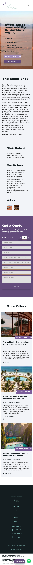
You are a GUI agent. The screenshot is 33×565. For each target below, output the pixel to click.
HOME (16, 510)
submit (16, 286)
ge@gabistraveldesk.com (16, 545)
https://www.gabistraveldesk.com (17, 191)
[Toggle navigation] (28, 5)
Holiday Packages (16, 514)
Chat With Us (20, 561)
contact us (16, 517)
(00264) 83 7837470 (16, 549)
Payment (16, 521)
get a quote (12, 61)
